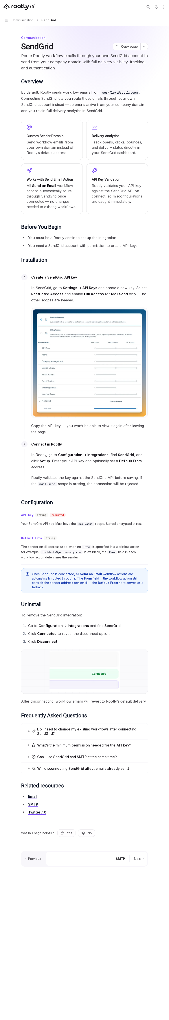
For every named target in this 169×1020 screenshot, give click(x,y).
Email (32, 796)
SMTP (33, 804)
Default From (31, 538)
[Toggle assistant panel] (156, 7)
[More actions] (163, 7)
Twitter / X (37, 812)
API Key (27, 515)
